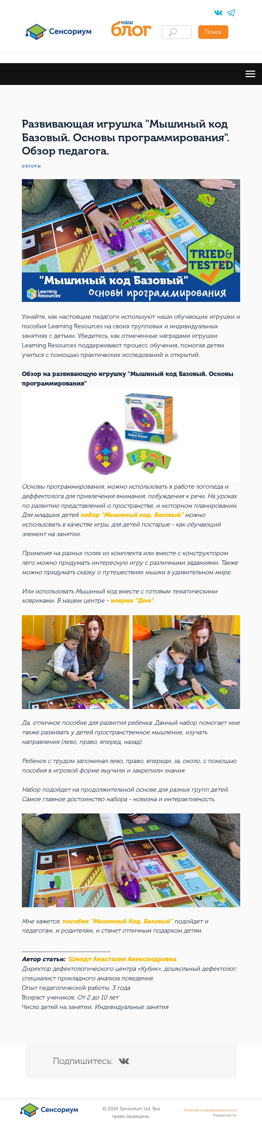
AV (234, 1115)
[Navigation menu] (250, 74)
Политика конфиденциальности (209, 1110)
